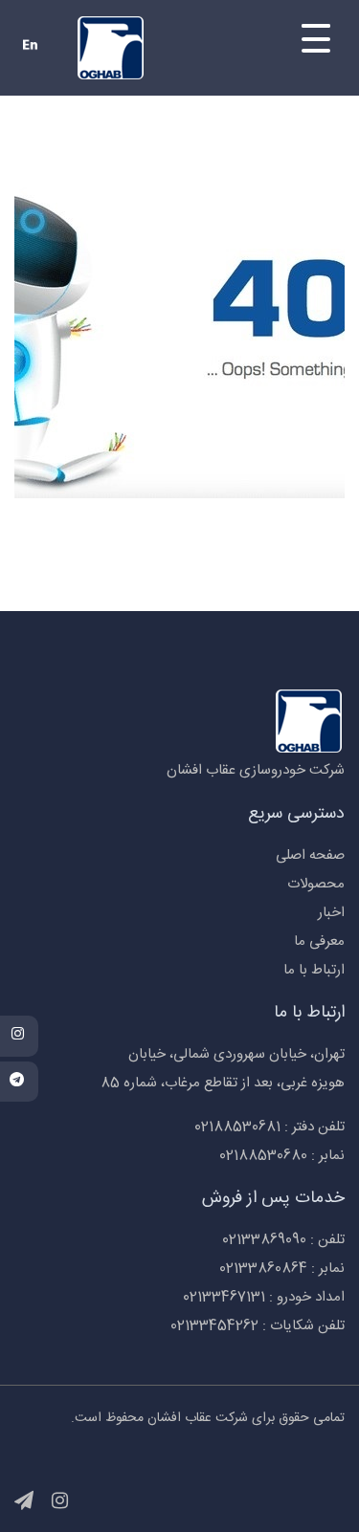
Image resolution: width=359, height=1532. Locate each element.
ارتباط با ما (314, 970)
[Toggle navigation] (284, 41)
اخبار (331, 913)
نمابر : (282, 1156)
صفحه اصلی (310, 855)
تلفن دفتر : (269, 1127)
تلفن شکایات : (257, 1326)
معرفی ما (319, 941)
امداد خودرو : (264, 1297)
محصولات (316, 884)
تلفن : (283, 1240)
